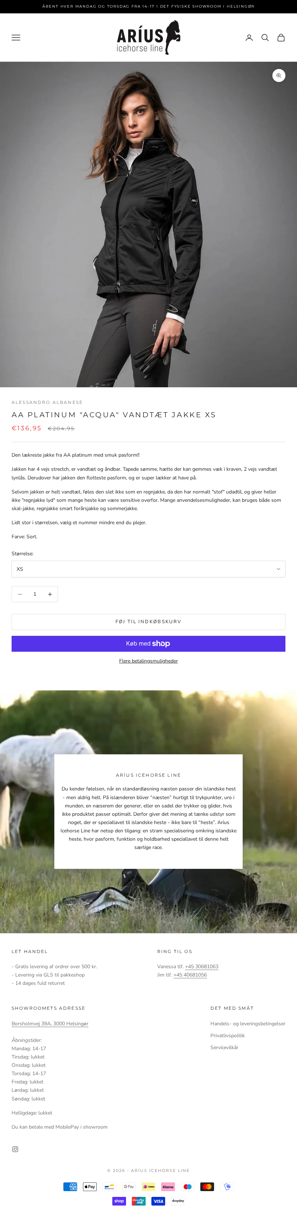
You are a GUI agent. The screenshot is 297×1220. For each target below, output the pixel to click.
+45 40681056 (190, 974)
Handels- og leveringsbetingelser (247, 1023)
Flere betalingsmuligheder (148, 661)
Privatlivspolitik (227, 1035)
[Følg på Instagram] (15, 1149)
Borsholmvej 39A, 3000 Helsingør (50, 1023)
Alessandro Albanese (47, 402)
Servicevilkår (224, 1047)
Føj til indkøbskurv (148, 621)
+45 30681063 (201, 966)
